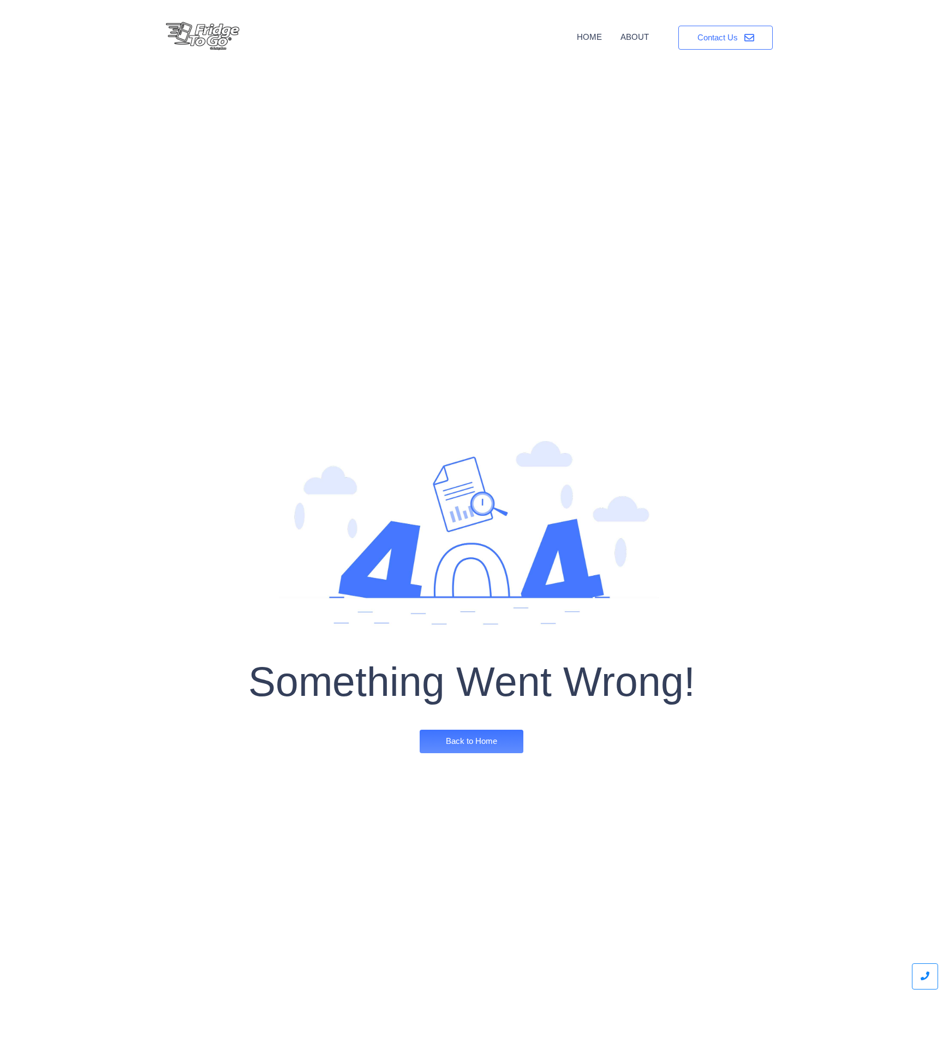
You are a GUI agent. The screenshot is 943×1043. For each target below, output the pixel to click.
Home (589, 36)
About (634, 36)
